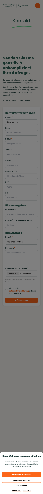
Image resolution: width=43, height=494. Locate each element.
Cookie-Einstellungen (21, 480)
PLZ (7, 182)
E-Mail (8, 139)
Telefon (8, 150)
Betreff (9, 237)
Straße (8, 161)
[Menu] (37, 5)
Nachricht (10, 248)
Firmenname (10, 210)
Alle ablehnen (21, 486)
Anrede (9, 117)
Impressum (27, 490)
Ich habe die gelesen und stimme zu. (22, 291)
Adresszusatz (11, 171)
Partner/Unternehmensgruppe (18, 220)
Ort (6, 193)
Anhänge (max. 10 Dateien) (16, 268)
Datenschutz (16, 490)
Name (8, 128)
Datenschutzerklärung (19, 291)
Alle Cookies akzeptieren (21, 475)
